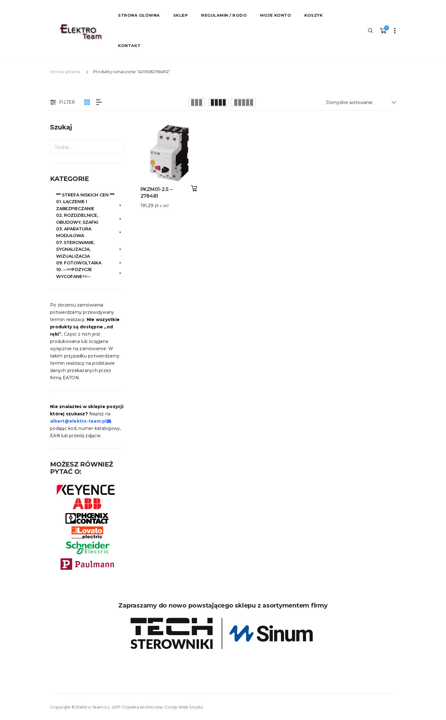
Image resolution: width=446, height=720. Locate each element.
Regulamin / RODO (224, 15)
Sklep (180, 15)
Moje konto (275, 15)
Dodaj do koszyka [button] (194, 188)
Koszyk (313, 15)
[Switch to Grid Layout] (87, 102)
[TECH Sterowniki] (223, 633)
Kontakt (129, 45)
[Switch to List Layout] (98, 102)
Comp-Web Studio (183, 707)
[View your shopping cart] (383, 30)
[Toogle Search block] (371, 30)
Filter (67, 102)
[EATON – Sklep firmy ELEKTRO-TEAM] (80, 31)
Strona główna (65, 71)
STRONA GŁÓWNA (139, 15)
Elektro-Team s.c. (93, 707)
